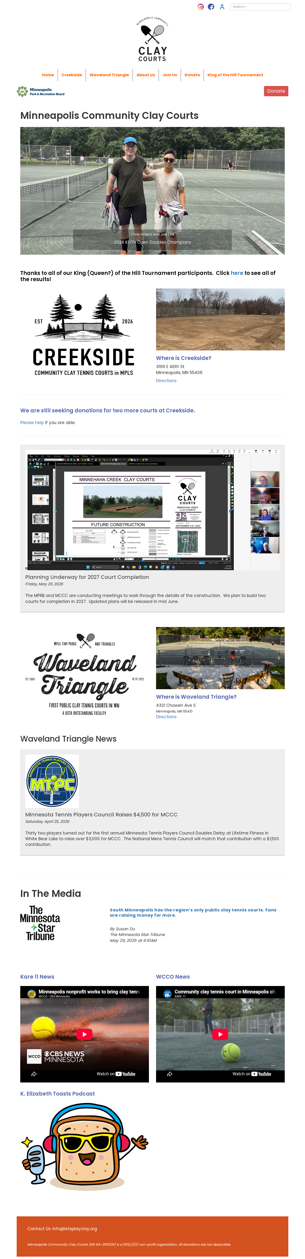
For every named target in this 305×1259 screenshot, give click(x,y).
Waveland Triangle (109, 75)
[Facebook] (211, 6)
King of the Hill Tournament (235, 75)
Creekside (71, 75)
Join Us (170, 75)
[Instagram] (200, 6)
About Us (146, 75)
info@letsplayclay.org (74, 1229)
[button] (40, 191)
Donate (192, 75)
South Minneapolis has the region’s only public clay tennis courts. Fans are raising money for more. (193, 912)
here (237, 273)
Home (48, 75)
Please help (32, 422)
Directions (166, 381)
